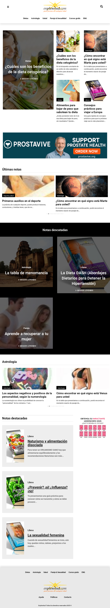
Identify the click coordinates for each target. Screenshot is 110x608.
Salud (45, 18)
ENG (85, 18)
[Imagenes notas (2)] (55, 157)
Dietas (25, 18)
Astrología (35, 18)
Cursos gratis (74, 18)
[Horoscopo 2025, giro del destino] (92, 437)
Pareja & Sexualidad (58, 18)
